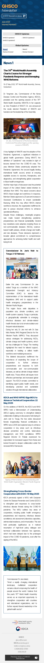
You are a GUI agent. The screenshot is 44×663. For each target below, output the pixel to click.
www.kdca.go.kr (23, 643)
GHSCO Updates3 (9, 40)
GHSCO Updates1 (9, 37)
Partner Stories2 (28, 52)
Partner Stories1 (8, 52)
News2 (25, 49)
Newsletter (10, 8)
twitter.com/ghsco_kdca (22, 646)
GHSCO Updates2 (28, 37)
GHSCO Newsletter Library (12, 16)
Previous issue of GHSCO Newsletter (20, 658)
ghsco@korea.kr (21, 640)
